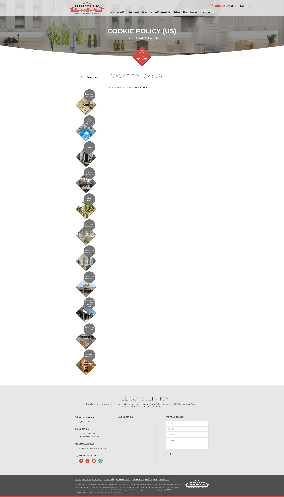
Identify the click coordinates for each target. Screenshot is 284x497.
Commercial (147, 12)
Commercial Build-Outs (89, 251)
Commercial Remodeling (89, 277)
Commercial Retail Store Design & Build (89, 303)
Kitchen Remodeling (89, 355)
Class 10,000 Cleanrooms (89, 121)
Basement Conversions (89, 95)
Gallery (177, 12)
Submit (168, 454)
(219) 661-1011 (235, 6)
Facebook (81, 461)
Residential (134, 12)
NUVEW (78, 492)
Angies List (100, 461)
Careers (193, 12)
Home (111, 12)
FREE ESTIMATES (142, 58)
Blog (185, 12)
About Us (121, 12)
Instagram (94, 461)
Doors (89, 147)
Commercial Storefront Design (89, 329)
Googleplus (87, 461)
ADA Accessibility (163, 12)
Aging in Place (89, 199)
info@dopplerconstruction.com (93, 448)
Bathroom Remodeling (89, 225)
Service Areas (138, 479)
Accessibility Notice (105, 492)
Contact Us (205, 12)
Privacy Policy (116, 492)
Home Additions (89, 173)
